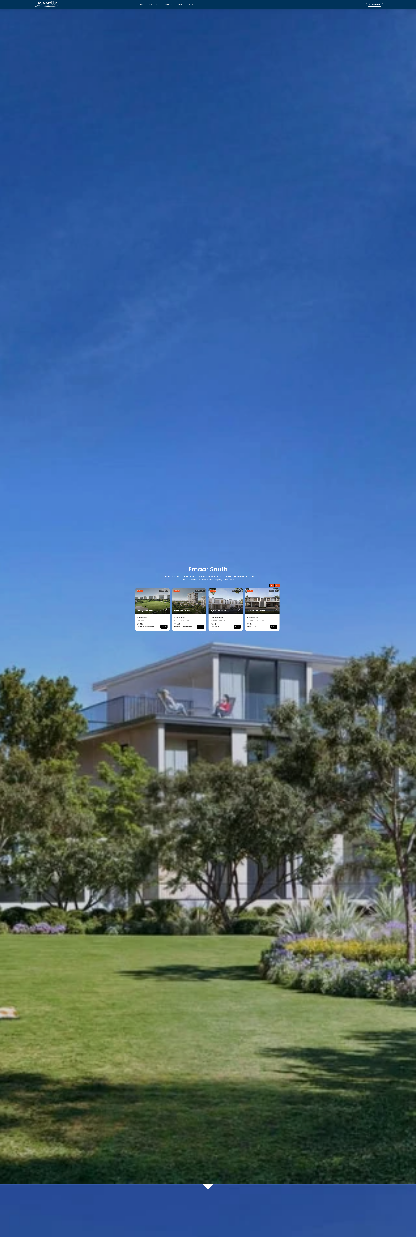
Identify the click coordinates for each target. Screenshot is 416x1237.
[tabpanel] (153, 609)
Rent (158, 4)
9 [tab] (214, 633)
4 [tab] (204, 633)
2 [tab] (199, 633)
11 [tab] (219, 633)
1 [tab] (197, 633)
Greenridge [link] (217, 617)
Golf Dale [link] (143, 617)
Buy (150, 4)
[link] (153, 601)
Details (164, 627)
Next (277, 585)
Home (142, 4)
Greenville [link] (253, 617)
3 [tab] (201, 633)
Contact (181, 4)
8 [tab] (212, 633)
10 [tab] (217, 633)
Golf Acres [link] (180, 617)
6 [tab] (208, 633)
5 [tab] (206, 633)
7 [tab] (210, 633)
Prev (272, 585)
